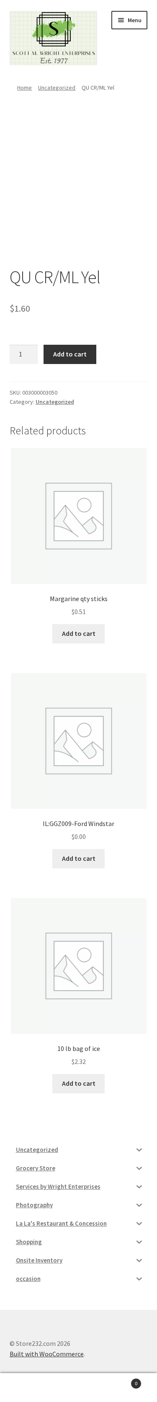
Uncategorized (56, 87)
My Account (26, 1388)
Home (24, 87)
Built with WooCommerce (47, 1354)
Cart (121, 1380)
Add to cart (70, 354)
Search (78, 1388)
